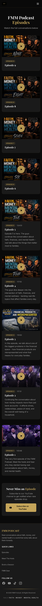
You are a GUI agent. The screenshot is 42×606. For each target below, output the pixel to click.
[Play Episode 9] (21, 46)
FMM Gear (6, 571)
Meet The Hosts (8, 558)
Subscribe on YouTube (23, 507)
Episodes (5, 552)
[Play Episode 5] (21, 210)
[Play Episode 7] (21, 128)
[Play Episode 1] (21, 436)
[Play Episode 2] (21, 376)
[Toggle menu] (37, 3)
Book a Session (8, 565)
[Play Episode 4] (21, 267)
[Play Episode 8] (21, 87)
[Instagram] (20, 583)
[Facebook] (3, 583)
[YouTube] (9, 583)
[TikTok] (15, 583)
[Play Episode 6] (21, 169)
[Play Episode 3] (21, 320)
